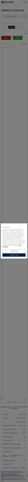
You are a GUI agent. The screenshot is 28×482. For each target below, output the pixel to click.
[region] (14, 241)
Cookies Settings (14, 251)
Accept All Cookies (14, 255)
